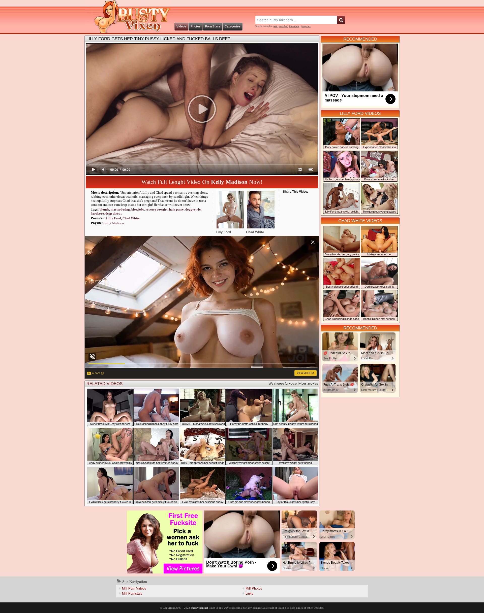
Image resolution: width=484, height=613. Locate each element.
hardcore (97, 213)
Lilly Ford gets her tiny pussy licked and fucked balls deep (158, 39)
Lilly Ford (113, 218)
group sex (306, 26)
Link (249, 593)
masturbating (120, 209)
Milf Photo (254, 588)
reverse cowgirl (156, 209)
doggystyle (193, 209)
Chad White (131, 218)
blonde (104, 209)
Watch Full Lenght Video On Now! (202, 182)
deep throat (113, 213)
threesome (294, 26)
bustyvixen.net (199, 607)
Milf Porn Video (134, 588)
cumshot (283, 26)
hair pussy (176, 209)
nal (276, 26)
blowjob (137, 209)
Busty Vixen (129, 16)
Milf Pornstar (132, 593)
